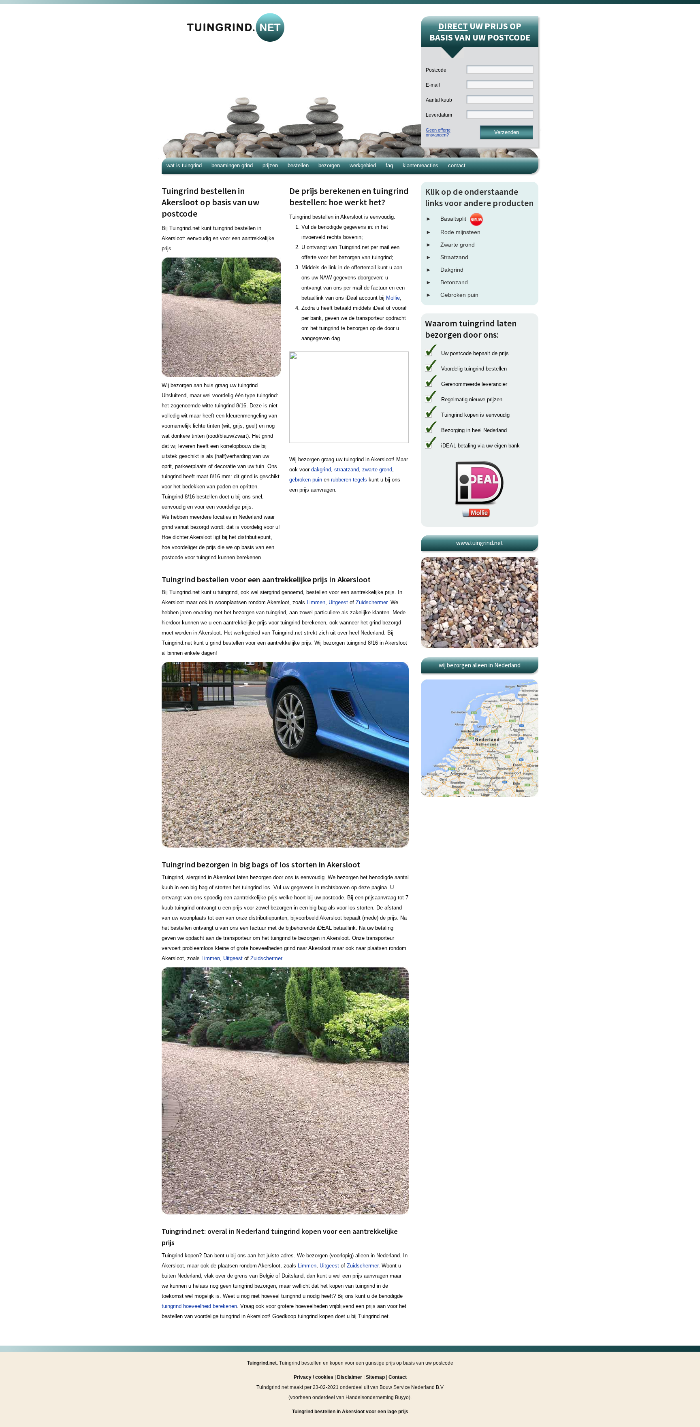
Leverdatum (439, 115)
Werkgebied (363, 165)
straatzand (346, 469)
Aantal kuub (439, 100)
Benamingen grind (232, 165)
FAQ (389, 165)
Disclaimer (349, 1377)
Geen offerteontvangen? (438, 132)
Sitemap (375, 1377)
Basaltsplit (453, 218)
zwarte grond (377, 469)
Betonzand (454, 282)
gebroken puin (305, 480)
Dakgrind (451, 269)
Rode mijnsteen (460, 232)
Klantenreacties (420, 165)
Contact (456, 165)
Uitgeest (338, 602)
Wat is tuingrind (184, 165)
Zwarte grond (457, 244)
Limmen (316, 602)
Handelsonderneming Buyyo (377, 1397)
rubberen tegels (349, 480)
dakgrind (321, 469)
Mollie (393, 298)
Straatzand (454, 257)
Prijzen (270, 165)
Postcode (436, 70)
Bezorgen (329, 165)
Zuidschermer (371, 602)
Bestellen (298, 165)
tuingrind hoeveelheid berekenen (199, 1306)
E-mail (433, 85)
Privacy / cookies (313, 1377)
